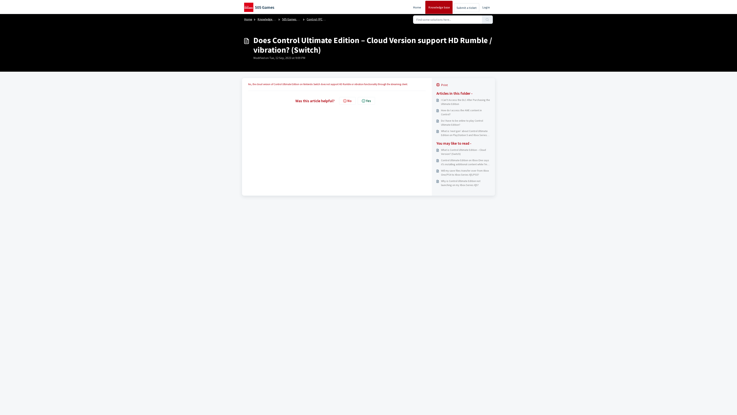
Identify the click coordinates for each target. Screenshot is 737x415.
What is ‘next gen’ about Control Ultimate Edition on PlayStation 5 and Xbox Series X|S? (464, 133)
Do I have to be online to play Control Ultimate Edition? (462, 122)
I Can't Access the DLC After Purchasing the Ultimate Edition (465, 102)
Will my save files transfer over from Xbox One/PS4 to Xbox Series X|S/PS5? (465, 172)
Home (417, 7)
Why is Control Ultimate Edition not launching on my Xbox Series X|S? (460, 183)
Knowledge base (439, 7)
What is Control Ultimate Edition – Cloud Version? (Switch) (463, 152)
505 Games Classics (294, 19)
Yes (368, 101)
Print (444, 85)
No (349, 101)
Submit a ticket (467, 8)
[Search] (487, 19)
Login (486, 7)
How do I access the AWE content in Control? (461, 112)
